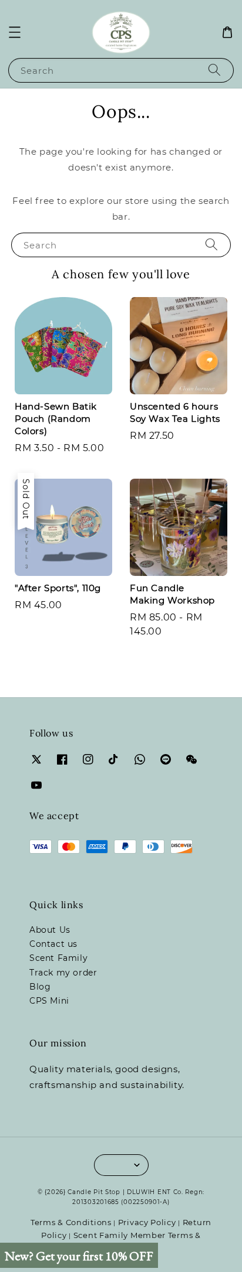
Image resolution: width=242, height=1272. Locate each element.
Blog (40, 986)
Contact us (53, 944)
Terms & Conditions (71, 1222)
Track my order (63, 972)
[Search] (214, 70)
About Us (49, 930)
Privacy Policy (147, 1222)
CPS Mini (49, 1000)
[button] (15, 32)
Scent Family (58, 958)
